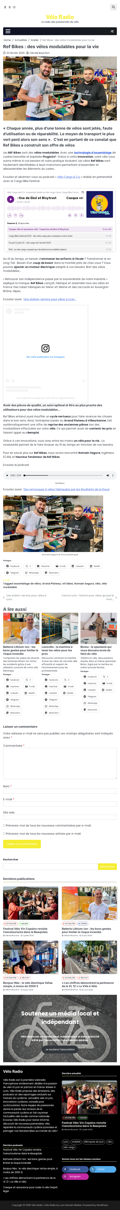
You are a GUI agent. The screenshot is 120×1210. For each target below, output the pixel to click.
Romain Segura (84, 583)
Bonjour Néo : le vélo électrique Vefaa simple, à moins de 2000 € (27, 984)
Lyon (65, 1141)
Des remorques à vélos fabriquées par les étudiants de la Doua (67, 489)
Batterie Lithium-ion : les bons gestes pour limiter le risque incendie (20, 650)
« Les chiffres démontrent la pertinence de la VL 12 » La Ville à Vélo (88, 984)
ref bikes (67, 583)
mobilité (76, 1141)
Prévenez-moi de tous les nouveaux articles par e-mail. (43, 834)
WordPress (102, 1205)
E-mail (8, 799)
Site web (9, 812)
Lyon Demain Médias (70, 1205)
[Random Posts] (112, 31)
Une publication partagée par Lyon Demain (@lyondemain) (45, 398)
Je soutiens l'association (60, 1049)
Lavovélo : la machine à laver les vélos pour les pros (57, 650)
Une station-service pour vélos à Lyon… (50, 299)
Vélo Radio (60, 16)
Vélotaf (25, 978)
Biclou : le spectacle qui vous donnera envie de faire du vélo (96, 650)
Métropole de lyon (94, 1141)
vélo (97, 583)
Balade (25, 923)
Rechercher (10, 859)
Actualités (11, 923)
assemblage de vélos (27, 583)
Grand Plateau (51, 583)
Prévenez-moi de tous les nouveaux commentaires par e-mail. (48, 825)
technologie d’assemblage (92, 153)
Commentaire (13, 746)
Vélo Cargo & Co (68, 177)
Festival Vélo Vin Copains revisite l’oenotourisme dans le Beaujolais (25, 930)
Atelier (6, 580)
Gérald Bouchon (40, 53)
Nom (7, 786)
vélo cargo (69, 1147)
